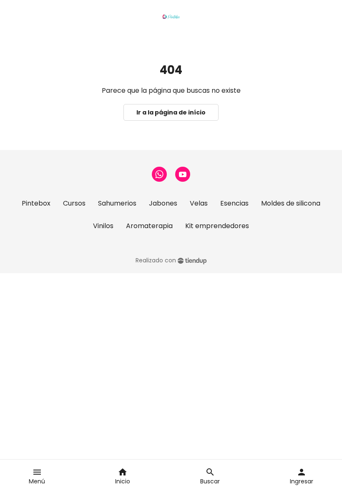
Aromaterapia (149, 226)
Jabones (163, 203)
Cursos (74, 203)
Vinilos (103, 226)
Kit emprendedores (217, 226)
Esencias (234, 203)
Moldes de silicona (290, 203)
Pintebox (36, 203)
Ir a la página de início (171, 112)
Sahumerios (117, 203)
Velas (199, 203)
